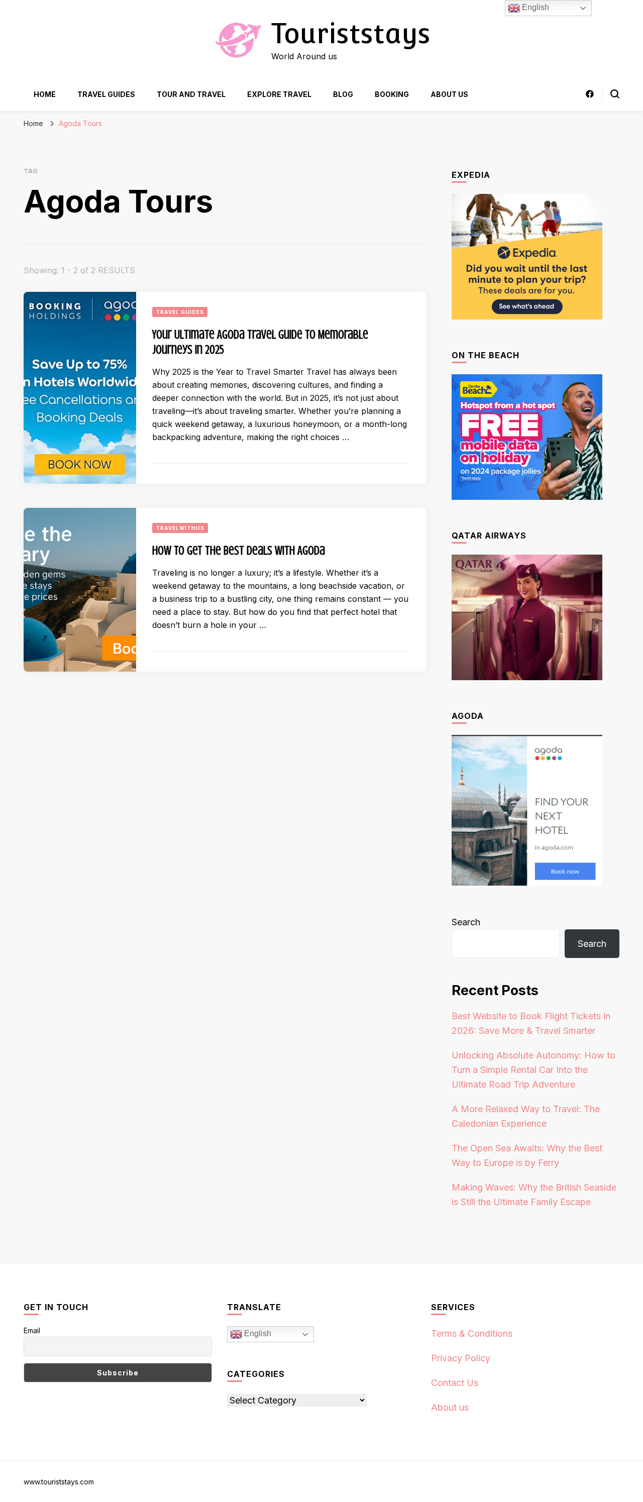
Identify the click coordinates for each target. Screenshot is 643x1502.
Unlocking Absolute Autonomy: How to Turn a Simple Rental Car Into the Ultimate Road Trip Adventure (533, 1070)
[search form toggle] (614, 93)
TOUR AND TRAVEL (191, 94)
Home (45, 94)
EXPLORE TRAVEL (279, 94)
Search (466, 922)
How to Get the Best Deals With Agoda (238, 551)
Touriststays (350, 33)
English (256, 1334)
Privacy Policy (460, 1358)
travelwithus (180, 528)
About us (449, 94)
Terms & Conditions (471, 1333)
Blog (343, 94)
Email (32, 1330)
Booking (392, 94)
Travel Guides (106, 94)
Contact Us (454, 1382)
